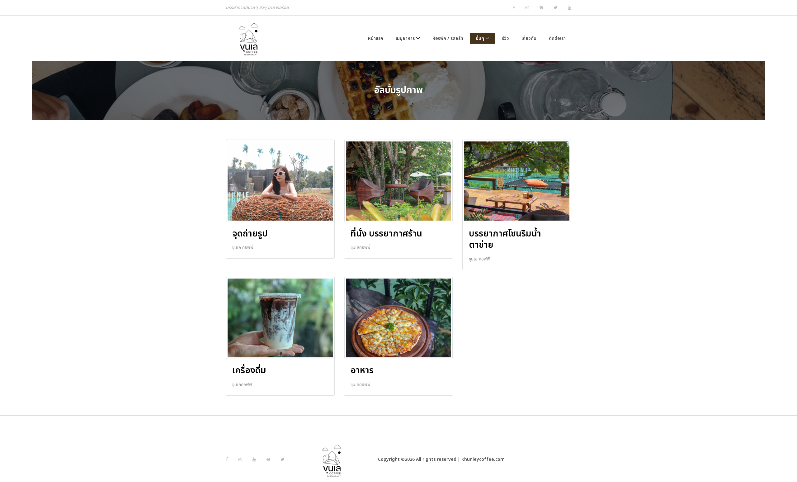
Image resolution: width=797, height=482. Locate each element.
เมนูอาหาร (405, 38)
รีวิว (505, 38)
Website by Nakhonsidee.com (538, 459)
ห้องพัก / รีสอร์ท (447, 38)
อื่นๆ (480, 38)
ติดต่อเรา (557, 38)
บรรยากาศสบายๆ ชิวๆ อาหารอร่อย (257, 7)
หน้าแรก (375, 38)
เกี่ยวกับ (528, 38)
